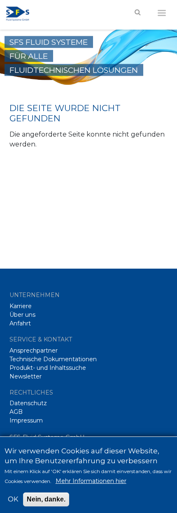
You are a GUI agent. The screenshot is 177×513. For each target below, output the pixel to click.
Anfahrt (20, 323)
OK (13, 499)
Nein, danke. (46, 499)
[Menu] (161, 11)
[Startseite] (22, 13)
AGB (16, 412)
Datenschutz (28, 403)
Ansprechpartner (33, 350)
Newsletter (25, 376)
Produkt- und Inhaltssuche (47, 367)
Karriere (20, 306)
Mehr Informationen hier (91, 481)
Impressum (26, 420)
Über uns (22, 314)
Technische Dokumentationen (53, 359)
